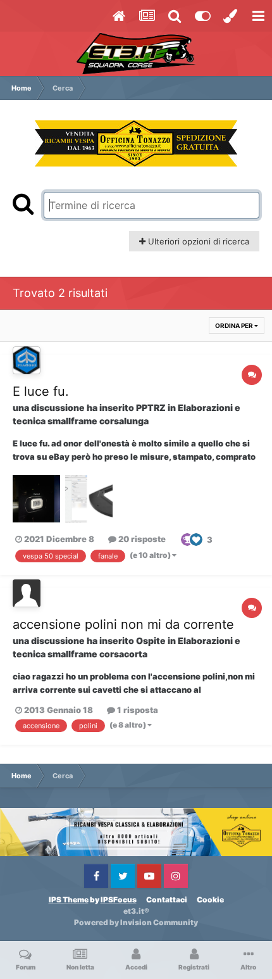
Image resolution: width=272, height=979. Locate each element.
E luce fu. (41, 391)
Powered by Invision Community (136, 922)
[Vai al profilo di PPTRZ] (26, 360)
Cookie (210, 899)
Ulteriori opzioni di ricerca (197, 241)
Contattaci (166, 899)
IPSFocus (119, 899)
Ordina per (234, 325)
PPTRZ (151, 407)
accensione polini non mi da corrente (123, 624)
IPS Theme (69, 899)
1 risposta (136, 710)
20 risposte (141, 539)
